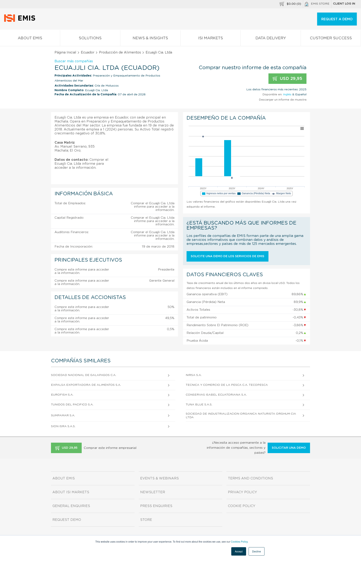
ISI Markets (210, 38)
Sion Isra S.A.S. (63, 426)
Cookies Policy (239, 541)
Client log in (344, 3)
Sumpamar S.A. (63, 415)
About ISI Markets (70, 492)
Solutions (90, 38)
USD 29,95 (290, 79)
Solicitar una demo (289, 447)
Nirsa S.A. (194, 375)
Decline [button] (256, 551)
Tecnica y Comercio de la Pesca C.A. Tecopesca (227, 384)
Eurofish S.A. (62, 394)
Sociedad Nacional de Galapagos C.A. (83, 375)
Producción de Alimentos (120, 52)
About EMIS (30, 38)
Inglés (287, 94)
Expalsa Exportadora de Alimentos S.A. (86, 384)
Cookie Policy (241, 506)
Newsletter (152, 492)
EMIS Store (320, 3)
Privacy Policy (242, 492)
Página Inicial (65, 52)
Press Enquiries (156, 506)
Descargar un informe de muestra (282, 99)
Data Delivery (270, 38)
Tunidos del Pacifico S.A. (72, 404)
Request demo (66, 519)
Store (146, 519)
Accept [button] (239, 551)
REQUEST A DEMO (337, 19)
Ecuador (87, 52)
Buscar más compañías (74, 61)
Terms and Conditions (250, 478)
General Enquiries (71, 506)
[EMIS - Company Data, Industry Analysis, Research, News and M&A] (20, 20)
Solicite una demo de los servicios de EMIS (227, 256)
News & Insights (150, 38)
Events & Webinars (159, 478)
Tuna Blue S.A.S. (199, 404)
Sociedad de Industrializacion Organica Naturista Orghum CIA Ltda (241, 415)
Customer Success (331, 38)
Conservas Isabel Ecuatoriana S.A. (216, 394)
